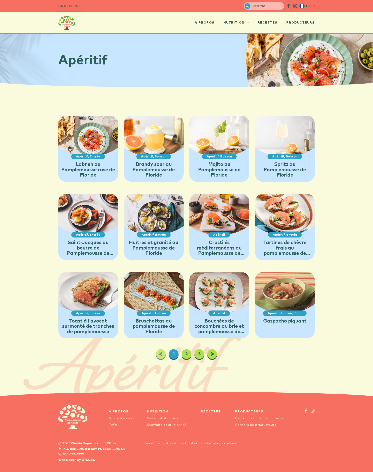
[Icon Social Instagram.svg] (295, 6)
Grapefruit (70, 6)
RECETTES (211, 411)
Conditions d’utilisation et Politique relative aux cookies (189, 443)
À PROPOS (119, 411)
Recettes (267, 22)
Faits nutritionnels (163, 418)
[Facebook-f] (306, 410)
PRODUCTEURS (249, 411)
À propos (204, 22)
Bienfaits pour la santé (166, 424)
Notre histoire (121, 418)
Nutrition (234, 22)
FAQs (113, 424)
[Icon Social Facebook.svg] (288, 6)
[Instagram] (312, 410)
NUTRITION (157, 411)
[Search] (247, 6)
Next (212, 354)
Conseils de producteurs (255, 424)
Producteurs (300, 22)
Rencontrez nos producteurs (259, 418)
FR (308, 6)
